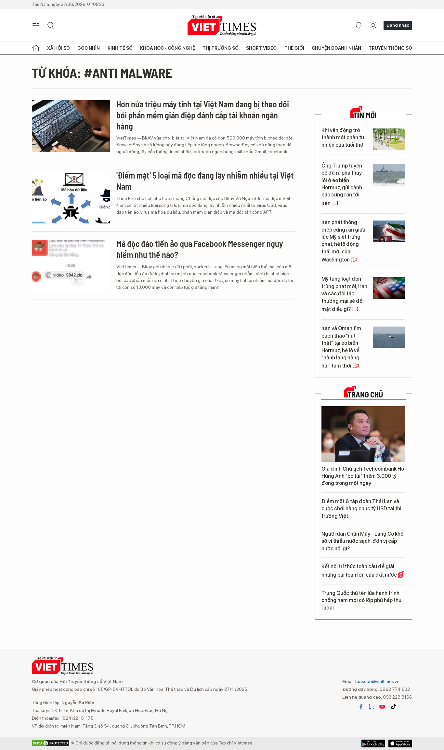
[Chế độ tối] (373, 25)
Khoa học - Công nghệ (167, 48)
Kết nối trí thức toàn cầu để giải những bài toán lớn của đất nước (359, 570)
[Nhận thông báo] (359, 25)
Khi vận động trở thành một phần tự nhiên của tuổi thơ (342, 137)
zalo (371, 706)
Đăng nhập (398, 25)
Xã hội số (58, 48)
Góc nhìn (88, 48)
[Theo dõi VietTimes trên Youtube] (382, 707)
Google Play (400, 743)
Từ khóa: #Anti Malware (102, 72)
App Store (373, 743)
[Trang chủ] (36, 48)
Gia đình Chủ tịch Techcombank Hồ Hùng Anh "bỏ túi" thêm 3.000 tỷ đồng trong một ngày (362, 476)
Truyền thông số (390, 48)
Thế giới (294, 48)
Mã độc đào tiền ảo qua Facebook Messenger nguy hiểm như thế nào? (199, 249)
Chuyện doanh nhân (336, 48)
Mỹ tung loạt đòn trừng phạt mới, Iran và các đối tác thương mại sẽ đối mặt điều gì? (344, 294)
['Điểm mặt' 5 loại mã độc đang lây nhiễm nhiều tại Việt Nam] (71, 197)
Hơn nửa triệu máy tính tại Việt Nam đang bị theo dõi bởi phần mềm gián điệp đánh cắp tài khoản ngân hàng (202, 115)
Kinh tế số (120, 48)
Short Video (261, 48)
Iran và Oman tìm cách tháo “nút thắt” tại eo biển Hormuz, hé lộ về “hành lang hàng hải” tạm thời (341, 347)
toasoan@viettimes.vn (376, 681)
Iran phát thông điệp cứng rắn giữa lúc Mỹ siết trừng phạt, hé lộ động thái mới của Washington (343, 241)
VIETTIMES (222, 25)
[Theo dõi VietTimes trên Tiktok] (393, 707)
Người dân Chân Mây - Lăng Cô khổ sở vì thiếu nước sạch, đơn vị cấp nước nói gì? (362, 541)
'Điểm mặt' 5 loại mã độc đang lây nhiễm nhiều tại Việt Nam (205, 180)
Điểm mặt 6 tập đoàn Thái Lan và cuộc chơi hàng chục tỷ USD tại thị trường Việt (361, 508)
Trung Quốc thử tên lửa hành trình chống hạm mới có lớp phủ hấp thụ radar (361, 600)
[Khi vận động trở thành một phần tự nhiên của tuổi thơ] (389, 139)
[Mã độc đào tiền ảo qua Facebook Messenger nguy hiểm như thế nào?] (71, 266)
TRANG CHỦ (365, 394)
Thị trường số (220, 48)
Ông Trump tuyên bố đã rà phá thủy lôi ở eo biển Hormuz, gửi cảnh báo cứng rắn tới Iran (341, 184)
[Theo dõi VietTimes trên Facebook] (361, 706)
